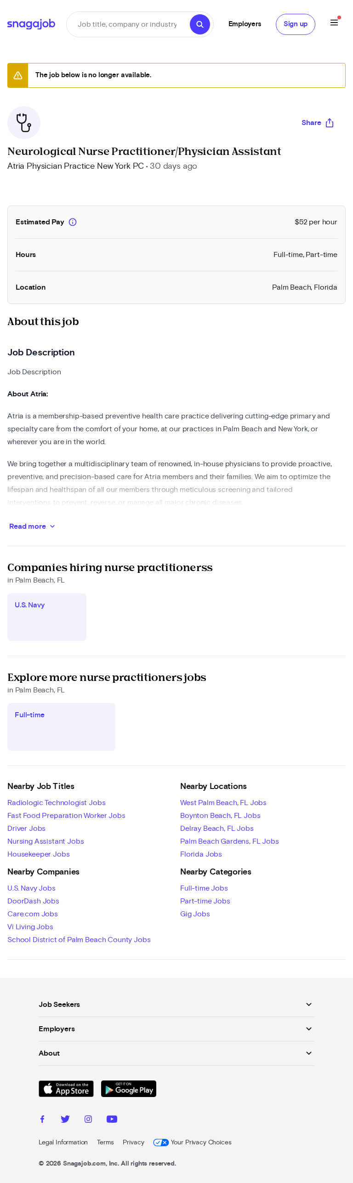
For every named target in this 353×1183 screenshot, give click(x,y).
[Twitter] (65, 1120)
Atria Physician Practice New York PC (75, 166)
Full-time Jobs (204, 888)
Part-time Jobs (205, 901)
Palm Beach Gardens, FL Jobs (229, 841)
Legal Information (63, 1142)
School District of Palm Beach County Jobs (78, 939)
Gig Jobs (195, 914)
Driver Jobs (26, 828)
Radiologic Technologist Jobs (56, 802)
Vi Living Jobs (30, 927)
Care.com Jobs (32, 914)
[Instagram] (88, 1120)
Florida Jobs (201, 854)
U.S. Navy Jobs (31, 888)
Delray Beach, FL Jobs (217, 828)
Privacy (133, 1142)
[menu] (334, 24)
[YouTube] (112, 1120)
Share (311, 122)
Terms (105, 1142)
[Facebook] (42, 1120)
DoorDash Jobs (33, 901)
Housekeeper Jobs (38, 854)
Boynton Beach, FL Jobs (220, 815)
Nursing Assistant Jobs (45, 841)
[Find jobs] (200, 24)
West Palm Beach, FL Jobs (223, 802)
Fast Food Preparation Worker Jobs (66, 815)
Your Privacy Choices (201, 1142)
